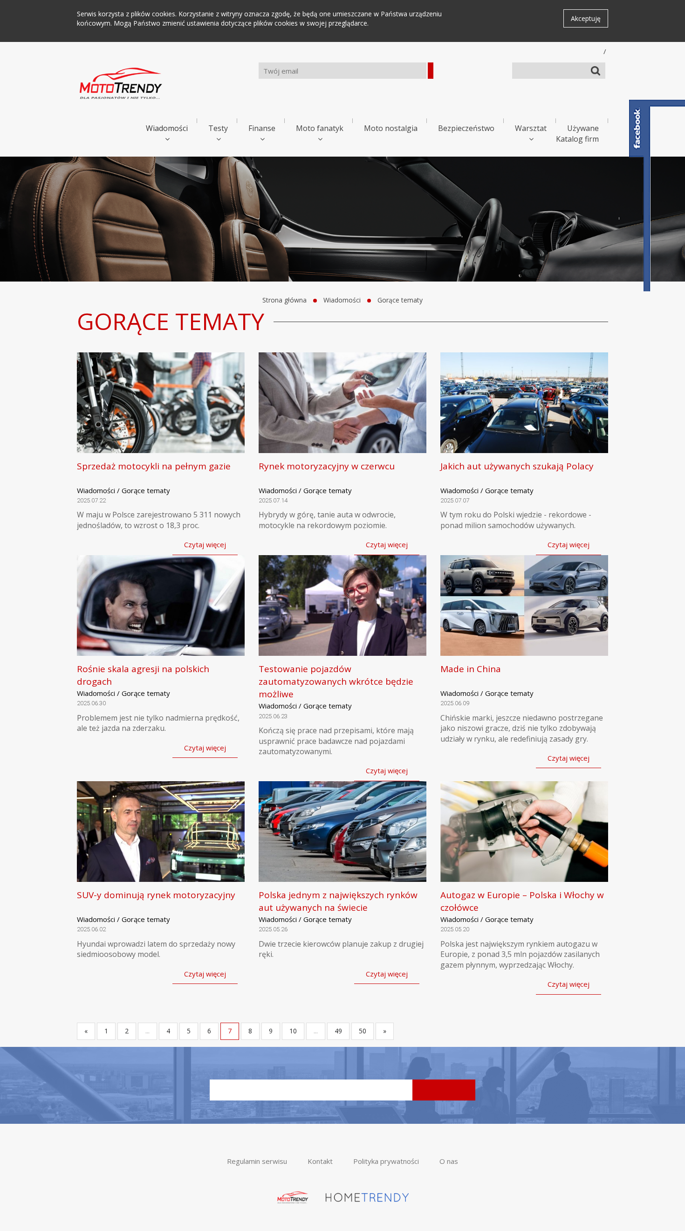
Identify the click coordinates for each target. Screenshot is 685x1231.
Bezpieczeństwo (466, 128)
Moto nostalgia (391, 128)
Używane (583, 128)
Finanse (261, 128)
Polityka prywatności (386, 1161)
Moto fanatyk (319, 128)
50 (362, 1030)
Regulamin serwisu (257, 1161)
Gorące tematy (400, 300)
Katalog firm (577, 139)
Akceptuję (586, 18)
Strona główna (284, 300)
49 (338, 1030)
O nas (448, 1161)
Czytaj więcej (205, 544)
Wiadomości (167, 128)
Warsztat (531, 128)
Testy (218, 128)
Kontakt (320, 1161)
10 (293, 1030)
